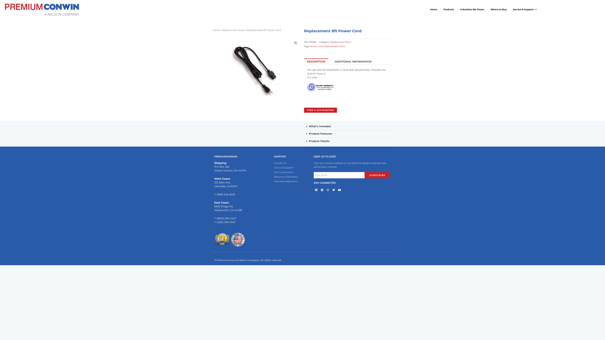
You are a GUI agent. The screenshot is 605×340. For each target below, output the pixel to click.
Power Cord (316, 46)
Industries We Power (472, 9)
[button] (295, 43)
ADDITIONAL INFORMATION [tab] (353, 61)
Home (433, 9)
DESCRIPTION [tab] (316, 61)
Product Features (320, 133)
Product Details (319, 141)
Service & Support (523, 9)
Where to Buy (499, 9)
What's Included (320, 126)
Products (449, 9)
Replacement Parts (233, 30)
